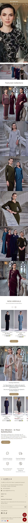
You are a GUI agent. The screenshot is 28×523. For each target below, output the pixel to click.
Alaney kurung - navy (7, 417)
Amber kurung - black (19, 417)
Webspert (11, 518)
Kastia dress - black (7, 332)
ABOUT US (3, 494)
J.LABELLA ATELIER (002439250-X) (15, 517)
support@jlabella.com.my (9, 490)
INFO (2, 496)
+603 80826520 (6, 488)
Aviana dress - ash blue (20, 333)
